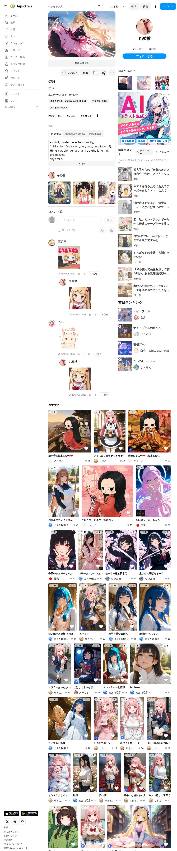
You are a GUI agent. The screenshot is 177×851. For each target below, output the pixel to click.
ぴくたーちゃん (11, 831)
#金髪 (51, 115)
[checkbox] (59, 230)
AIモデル (75, 695)
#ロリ (61, 115)
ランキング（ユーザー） (120, 690)
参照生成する (82, 63)
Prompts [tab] (56, 133)
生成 (133, 6)
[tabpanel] (81, 152)
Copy (82, 163)
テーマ (73, 690)
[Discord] (56, 725)
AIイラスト (76, 680)
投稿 (145, 6)
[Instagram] (61, 725)
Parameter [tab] (95, 133)
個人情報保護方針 (91, 720)
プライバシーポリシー (14, 844)
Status (151, 725)
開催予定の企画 (142, 695)
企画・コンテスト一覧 (142, 682)
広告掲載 (140, 725)
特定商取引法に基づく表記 (118, 720)
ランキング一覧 (120, 699)
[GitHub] (67, 725)
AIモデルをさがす (98, 692)
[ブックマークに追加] (95, 72)
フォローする (144, 56)
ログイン (168, 6)
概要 (6, 827)
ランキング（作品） (119, 682)
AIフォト (75, 685)
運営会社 (74, 730)
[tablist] (76, 133)
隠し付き (66, 230)
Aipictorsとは (162, 682)
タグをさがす (98, 685)
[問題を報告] (85, 273)
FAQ (113, 725)
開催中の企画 (142, 689)
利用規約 (8, 840)
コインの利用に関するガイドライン (88, 725)
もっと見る (161, 151)
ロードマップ (163, 689)
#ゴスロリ (72, 115)
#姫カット (86, 115)
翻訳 (50, 125)
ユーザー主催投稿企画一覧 (142, 704)
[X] (50, 725)
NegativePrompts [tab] (75, 133)
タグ (72, 700)
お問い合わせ (10, 835)
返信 (95, 273)
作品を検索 (97, 680)
